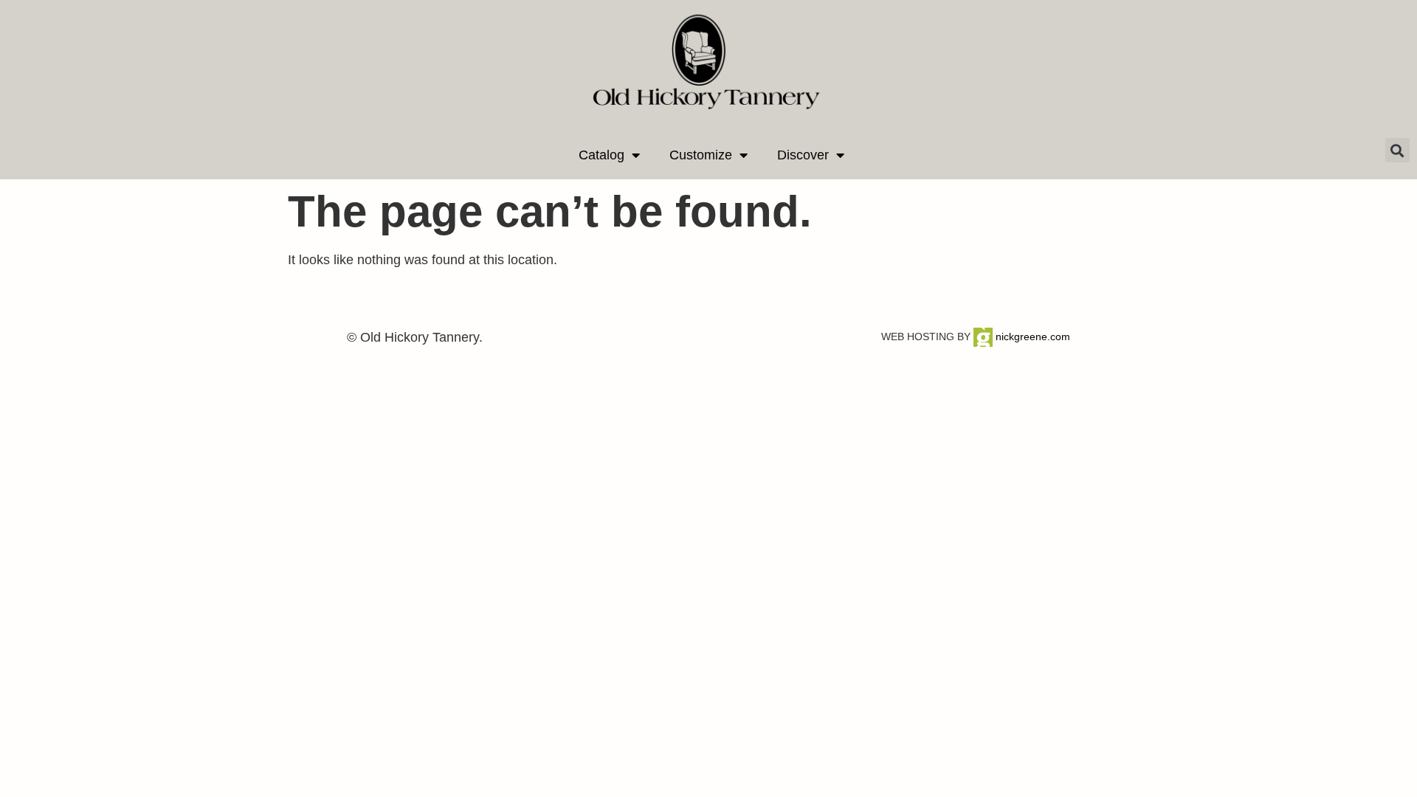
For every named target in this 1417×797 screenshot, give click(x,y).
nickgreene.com (1031, 336)
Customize (700, 155)
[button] (1397, 150)
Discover (803, 155)
